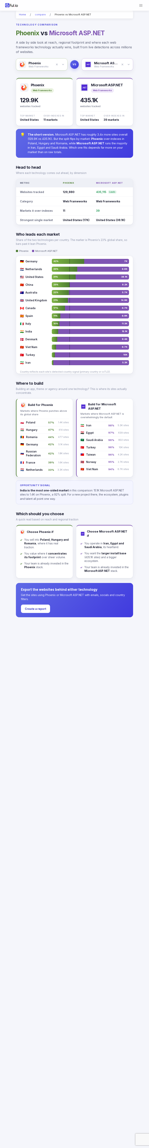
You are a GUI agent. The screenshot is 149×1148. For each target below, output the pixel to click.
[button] (57, 64)
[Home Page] (16, 5)
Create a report (35, 608)
